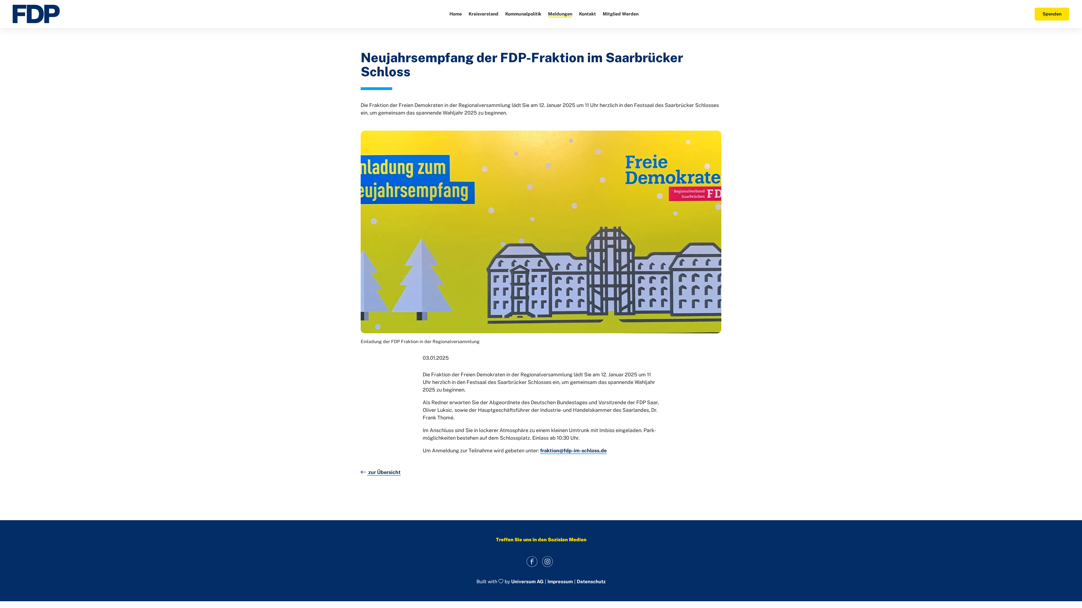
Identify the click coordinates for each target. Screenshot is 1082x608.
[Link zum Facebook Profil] (532, 561)
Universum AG (527, 582)
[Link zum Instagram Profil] (547, 561)
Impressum (560, 581)
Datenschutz (591, 581)
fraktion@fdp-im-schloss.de (573, 450)
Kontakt (587, 14)
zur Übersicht (384, 472)
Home (455, 14)
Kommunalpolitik (523, 14)
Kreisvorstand (483, 14)
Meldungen (560, 14)
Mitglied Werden (620, 14)
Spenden (1052, 14)
